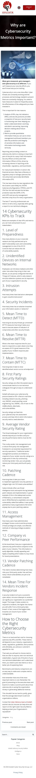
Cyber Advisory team (18, 702)
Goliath (29, 702)
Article (18, 743)
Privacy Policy (18, 772)
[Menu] (19, 7)
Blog (11, 717)
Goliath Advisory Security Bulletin (18, 748)
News (18, 754)
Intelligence (18, 751)
